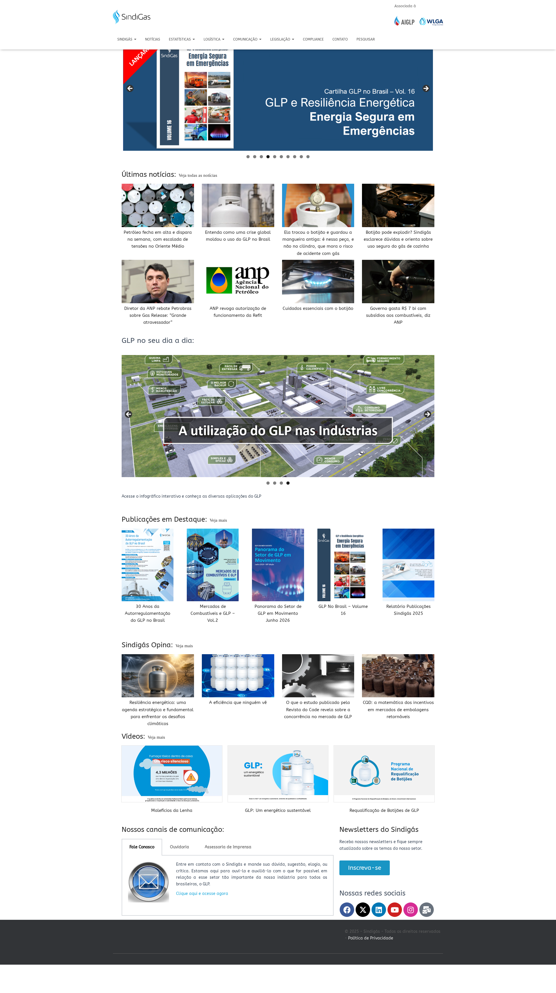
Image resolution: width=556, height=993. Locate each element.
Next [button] (425, 88)
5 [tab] (274, 156)
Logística (213, 39)
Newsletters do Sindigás (378, 829)
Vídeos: (134, 736)
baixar (172, 816)
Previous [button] (130, 88)
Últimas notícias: (150, 174)
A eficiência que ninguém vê (238, 702)
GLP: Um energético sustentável (278, 810)
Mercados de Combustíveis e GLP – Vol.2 (213, 613)
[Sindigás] (132, 17)
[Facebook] (347, 909)
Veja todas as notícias (198, 175)
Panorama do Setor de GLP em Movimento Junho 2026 (278, 613)
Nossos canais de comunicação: (173, 829)
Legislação (280, 39)
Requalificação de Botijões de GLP (384, 810)
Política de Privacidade (370, 938)
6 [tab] (281, 156)
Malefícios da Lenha (171, 810)
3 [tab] (261, 156)
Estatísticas (180, 39)
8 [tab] (294, 156)
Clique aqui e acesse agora (202, 893)
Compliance (313, 39)
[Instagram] (410, 909)
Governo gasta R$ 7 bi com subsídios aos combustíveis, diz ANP (398, 315)
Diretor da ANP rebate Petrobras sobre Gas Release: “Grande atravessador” (157, 315)
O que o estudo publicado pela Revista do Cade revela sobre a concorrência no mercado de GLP (318, 709)
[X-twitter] (363, 909)
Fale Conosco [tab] (141, 847)
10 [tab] (308, 156)
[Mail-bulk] (426, 909)
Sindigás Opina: (148, 645)
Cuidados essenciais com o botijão (318, 308)
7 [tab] (288, 156)
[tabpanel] (228, 886)
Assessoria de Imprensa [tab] (228, 847)
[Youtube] (394, 909)
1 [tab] (248, 156)
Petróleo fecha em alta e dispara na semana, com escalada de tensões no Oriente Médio (158, 239)
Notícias (152, 39)
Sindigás (125, 39)
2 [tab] (254, 156)
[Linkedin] (379, 909)
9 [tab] (301, 156)
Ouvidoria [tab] (179, 847)
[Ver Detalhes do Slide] (278, 90)
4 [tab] (268, 156)
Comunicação (246, 39)
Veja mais (218, 520)
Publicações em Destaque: (165, 519)
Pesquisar (365, 39)
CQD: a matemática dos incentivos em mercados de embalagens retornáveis (398, 709)
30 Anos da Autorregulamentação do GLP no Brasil (147, 613)
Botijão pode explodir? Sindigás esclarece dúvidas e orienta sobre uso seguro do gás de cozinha (398, 239)
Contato (340, 39)
